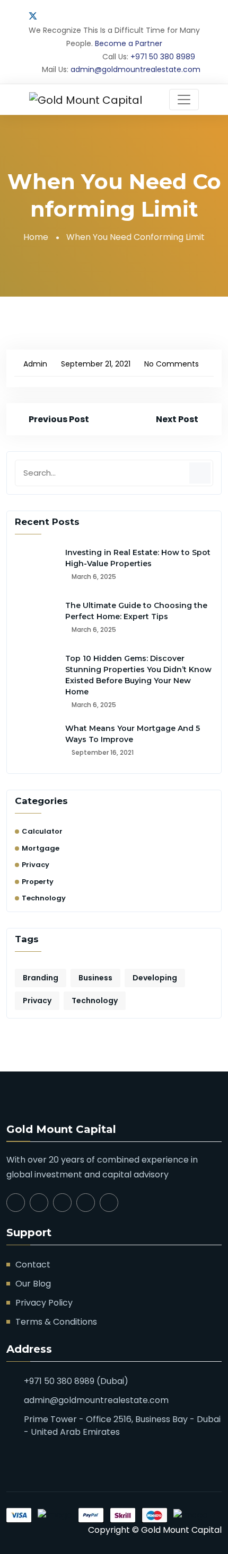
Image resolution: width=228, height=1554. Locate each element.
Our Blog (33, 1284)
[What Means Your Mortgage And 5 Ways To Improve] (36, 744)
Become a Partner (128, 43)
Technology (44, 898)
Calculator (42, 831)
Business (95, 977)
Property (38, 882)
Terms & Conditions (56, 1322)
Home (35, 237)
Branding (40, 977)
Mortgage (40, 848)
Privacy (35, 865)
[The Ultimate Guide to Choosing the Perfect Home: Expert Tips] (36, 621)
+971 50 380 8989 (162, 56)
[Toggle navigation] (184, 99)
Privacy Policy (44, 1303)
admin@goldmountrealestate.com (135, 69)
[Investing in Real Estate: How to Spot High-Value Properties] (36, 568)
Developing (155, 977)
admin (35, 364)
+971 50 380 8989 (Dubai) (76, 1381)
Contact (32, 1264)
